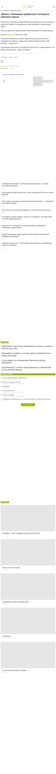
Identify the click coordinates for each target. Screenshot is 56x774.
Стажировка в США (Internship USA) (15, 602)
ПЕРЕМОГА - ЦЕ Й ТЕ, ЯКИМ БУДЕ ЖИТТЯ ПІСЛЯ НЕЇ (21, 533)
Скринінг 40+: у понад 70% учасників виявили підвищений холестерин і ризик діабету (24, 227)
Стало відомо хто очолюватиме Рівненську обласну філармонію (23, 361)
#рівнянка (10, 57)
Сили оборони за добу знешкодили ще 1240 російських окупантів (26, 210)
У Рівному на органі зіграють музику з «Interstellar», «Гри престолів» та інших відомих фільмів (27, 218)
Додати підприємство (28, 404)
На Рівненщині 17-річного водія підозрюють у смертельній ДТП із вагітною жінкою (26, 368)
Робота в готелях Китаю (11, 568)
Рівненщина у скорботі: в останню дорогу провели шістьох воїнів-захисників (26, 354)
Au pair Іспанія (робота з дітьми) (14, 670)
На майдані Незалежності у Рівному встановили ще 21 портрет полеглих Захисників (25, 185)
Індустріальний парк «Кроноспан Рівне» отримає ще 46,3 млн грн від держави (27, 193)
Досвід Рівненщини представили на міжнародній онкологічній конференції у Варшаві (25, 235)
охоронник (6, 636)
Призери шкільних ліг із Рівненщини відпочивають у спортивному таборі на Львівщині (26, 244)
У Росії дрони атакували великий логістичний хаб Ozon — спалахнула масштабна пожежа (28, 202)
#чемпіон (16, 57)
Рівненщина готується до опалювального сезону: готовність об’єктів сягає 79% (27, 347)
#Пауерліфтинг (4, 57)
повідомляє (10, 35)
